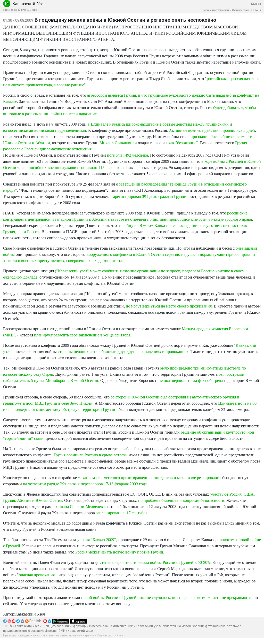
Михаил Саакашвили (118, 142)
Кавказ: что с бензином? (216, 10)
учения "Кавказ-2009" (96, 539)
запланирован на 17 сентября (121, 512)
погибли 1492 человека (127, 155)
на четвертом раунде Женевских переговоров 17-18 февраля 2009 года (85, 483)
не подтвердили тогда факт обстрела (191, 380)
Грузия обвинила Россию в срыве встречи (91, 454)
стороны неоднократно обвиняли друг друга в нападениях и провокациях (123, 351)
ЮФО (34, 10)
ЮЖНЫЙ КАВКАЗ (20, 10)
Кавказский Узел (29, 3)
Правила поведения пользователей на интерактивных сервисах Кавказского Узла (63, 635)
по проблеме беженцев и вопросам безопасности (181, 500)
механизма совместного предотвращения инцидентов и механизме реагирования (149, 477)
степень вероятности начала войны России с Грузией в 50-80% (155, 562)
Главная (256, 3)
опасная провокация (37, 574)
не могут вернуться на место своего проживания (169, 306)
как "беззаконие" (183, 142)
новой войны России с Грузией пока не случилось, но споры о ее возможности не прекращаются (166, 597)
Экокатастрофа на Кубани (246, 10)
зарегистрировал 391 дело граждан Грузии (149, 196)
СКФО (6, 10)
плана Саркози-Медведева (82, 506)
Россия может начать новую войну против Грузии (119, 552)
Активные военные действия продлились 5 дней (212, 130)
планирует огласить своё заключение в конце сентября (82, 334)
